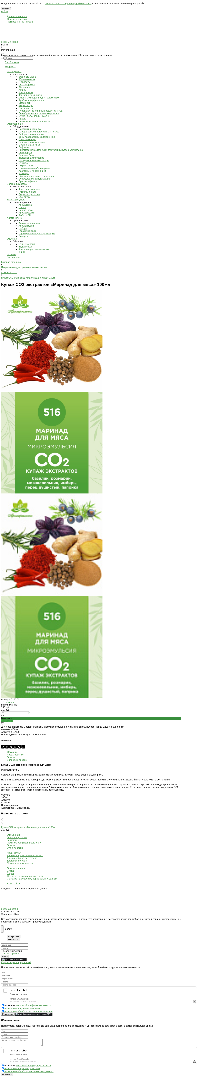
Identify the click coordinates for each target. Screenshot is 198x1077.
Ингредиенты (14, 71)
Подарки (23, 236)
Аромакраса (25, 205)
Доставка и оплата (17, 16)
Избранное (13, 62)
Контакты (12, 840)
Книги (22, 252)
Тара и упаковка (27, 231)
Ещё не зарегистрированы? (16, 962)
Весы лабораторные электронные (37, 137)
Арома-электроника (29, 223)
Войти (4, 11)
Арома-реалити (27, 212)
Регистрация (7, 1014)
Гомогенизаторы (27, 139)
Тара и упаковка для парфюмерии (37, 233)
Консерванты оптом (29, 189)
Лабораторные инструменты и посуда (39, 131)
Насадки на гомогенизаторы (34, 160)
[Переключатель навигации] (2, 53)
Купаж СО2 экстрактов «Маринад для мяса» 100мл (28, 827)
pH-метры (24, 173)
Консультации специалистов (34, 249)
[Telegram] (11, 746)
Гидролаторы (26, 165)
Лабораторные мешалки (32, 142)
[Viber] (19, 746)
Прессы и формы (28, 181)
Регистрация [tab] (13, 939)
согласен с (27, 1005)
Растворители (26, 108)
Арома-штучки (14, 218)
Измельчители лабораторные (34, 168)
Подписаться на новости (20, 21)
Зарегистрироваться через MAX (37, 1014)
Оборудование (15, 124)
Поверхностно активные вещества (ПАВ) (41, 111)
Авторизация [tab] (13, 936)
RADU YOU (25, 215)
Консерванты (26, 92)
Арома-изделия (27, 226)
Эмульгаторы (26, 105)
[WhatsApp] (23, 746)
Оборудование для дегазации (34, 178)
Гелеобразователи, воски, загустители (39, 113)
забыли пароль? (10, 953)
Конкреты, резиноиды (30, 95)
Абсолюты (24, 87)
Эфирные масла (27, 77)
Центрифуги (25, 152)
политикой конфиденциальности (33, 1005)
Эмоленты (24, 103)
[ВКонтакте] (3, 746)
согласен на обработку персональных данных (28, 1011)
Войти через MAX (18, 959)
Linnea (22, 207)
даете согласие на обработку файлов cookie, (68, 3)
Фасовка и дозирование (31, 158)
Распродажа (13, 257)
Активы (23, 90)
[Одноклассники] (7, 746)
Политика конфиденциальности (24, 842)
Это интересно (15, 848)
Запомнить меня (13, 951)
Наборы (23, 228)
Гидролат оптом (27, 192)
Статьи (10, 871)
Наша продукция (16, 199)
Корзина (11, 66)
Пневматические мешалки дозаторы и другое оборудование (51, 150)
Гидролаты (24, 82)
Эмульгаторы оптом (29, 194)
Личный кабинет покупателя (22, 858)
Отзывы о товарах (17, 868)
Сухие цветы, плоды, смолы (34, 116)
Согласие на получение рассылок (25, 876)
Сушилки (23, 163)
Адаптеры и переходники (32, 171)
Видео (10, 873)
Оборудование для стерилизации (36, 176)
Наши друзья (14, 853)
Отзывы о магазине (17, 19)
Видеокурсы (25, 246)
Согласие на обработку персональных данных (32, 878)
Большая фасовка (17, 184)
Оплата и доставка (17, 837)
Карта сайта (13, 883)
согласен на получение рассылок (22, 1008)
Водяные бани (26, 155)
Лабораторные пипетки (31, 134)
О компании (13, 835)
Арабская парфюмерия (31, 100)
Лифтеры (24, 147)
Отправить (7, 1074)
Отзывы (11, 845)
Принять (6, 9)
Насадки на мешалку (30, 129)
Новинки (11, 254)
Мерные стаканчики (29, 144)
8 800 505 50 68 (9, 42)
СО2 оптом (24, 197)
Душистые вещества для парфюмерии (39, 97)
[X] (15, 746)
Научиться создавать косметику (36, 121)
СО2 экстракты (27, 84)
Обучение (12, 239)
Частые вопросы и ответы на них (25, 855)
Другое (22, 118)
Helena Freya (26, 210)
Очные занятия (27, 244)
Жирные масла (27, 79)
